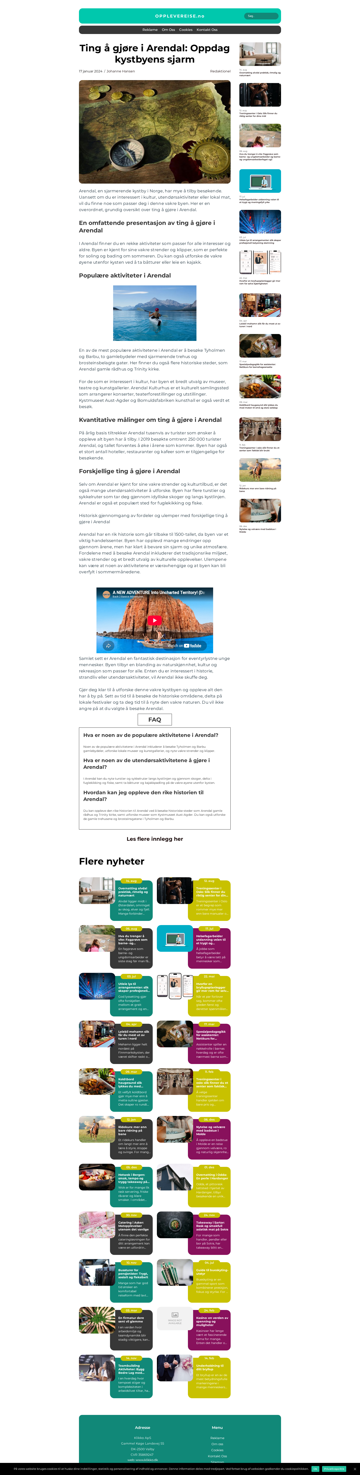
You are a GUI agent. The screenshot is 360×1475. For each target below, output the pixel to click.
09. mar (131, 1072)
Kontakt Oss (207, 30)
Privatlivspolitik (334, 1468)
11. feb (209, 1072)
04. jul (209, 1262)
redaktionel (220, 71)
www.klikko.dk (147, 1460)
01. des (209, 1167)
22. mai (209, 976)
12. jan (131, 1119)
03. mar (131, 1310)
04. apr (131, 1024)
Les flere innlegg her (155, 839)
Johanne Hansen (121, 71)
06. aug (131, 928)
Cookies (185, 30)
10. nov (131, 1262)
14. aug (131, 881)
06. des (209, 1119)
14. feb (209, 1358)
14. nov (131, 1358)
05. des (131, 1167)
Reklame (150, 30)
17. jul (209, 928)
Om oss (168, 30)
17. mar (209, 1024)
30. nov (131, 1215)
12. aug (209, 881)
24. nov (209, 1215)
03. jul (131, 976)
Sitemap (217, 1462)
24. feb (209, 1310)
